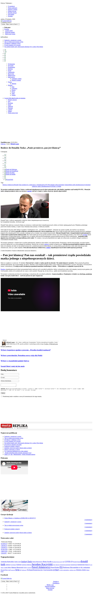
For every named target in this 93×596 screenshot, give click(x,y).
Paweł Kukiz (55, 567)
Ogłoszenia (11, 72)
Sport (9, 104)
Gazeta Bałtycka (9, 98)
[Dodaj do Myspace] (5, 176)
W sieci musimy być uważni (12, 45)
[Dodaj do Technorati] (5, 178)
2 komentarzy (88, 519)
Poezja (13, 90)
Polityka (10, 69)
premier (85, 234)
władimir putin (73, 570)
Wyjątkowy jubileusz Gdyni (12, 43)
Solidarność (24, 570)
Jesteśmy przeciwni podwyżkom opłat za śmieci (18, 448)
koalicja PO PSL (45, 185)
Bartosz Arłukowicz (8, 185)
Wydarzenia (11, 64)
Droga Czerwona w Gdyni (12, 449)
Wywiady (11, 65)
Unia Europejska (48, 570)
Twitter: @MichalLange (51, 344)
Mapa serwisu (50, 588)
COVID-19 (69, 561)
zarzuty (29, 191)
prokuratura (86, 567)
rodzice (48, 247)
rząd (9, 570)
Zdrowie (10, 106)
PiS (61, 567)
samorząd (13, 570)
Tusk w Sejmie (57, 186)
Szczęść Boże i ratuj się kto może (13, 366)
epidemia (8, 564)
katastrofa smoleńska (65, 564)
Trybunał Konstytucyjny (35, 570)
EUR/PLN (4, 543)
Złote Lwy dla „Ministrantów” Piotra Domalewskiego (19, 454)
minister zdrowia (55, 185)
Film (13, 87)
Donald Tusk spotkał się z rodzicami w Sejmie (27, 185)
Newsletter (11, 14)
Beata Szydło (47, 561)
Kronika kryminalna (19, 98)
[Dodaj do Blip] (5, 161)
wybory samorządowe (64, 570)
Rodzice (3, 269)
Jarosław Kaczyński (42, 564)
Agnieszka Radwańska (7, 561)
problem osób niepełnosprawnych (77, 185)
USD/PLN (4, 547)
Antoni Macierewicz (37, 561)
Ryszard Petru (4, 570)
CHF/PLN (4, 545)
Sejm (17, 570)
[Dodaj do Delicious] (10, 169)
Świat (9, 70)
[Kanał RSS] (9, 179)
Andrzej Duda (26, 561)
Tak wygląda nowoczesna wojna (13, 42)
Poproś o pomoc (12, 9)
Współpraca (56, 583)
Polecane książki (10, 32)
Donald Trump (76, 561)
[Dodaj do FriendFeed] (11, 171)
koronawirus (81, 564)
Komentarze (11, 67)
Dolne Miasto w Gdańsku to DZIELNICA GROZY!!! (20, 518)
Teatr (13, 93)
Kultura (10, 85)
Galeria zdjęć (9, 30)
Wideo (10, 111)
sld (20, 570)
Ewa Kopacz (13, 564)
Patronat (10, 108)
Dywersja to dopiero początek (13, 444)
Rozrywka (11, 74)
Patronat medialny (50, 586)
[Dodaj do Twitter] (5, 158)
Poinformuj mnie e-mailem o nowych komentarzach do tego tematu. (22, 396)
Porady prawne (12, 100)
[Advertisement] (46, 128)
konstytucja (74, 564)
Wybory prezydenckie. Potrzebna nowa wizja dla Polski (21, 355)
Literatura (14, 88)
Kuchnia (10, 103)
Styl (9, 101)
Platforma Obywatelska (70, 567)
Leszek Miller (7, 567)
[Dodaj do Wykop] (5, 163)
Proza (13, 92)
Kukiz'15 (87, 564)
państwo (46, 244)
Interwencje (11, 77)
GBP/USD (4, 551)
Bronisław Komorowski (57, 561)
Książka (6, 29)
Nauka (10, 82)
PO (79, 567)
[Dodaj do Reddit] (9, 174)
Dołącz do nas (12, 11)
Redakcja (56, 581)
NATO (25, 567)
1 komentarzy (88, 523)
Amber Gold (17, 561)
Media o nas (50, 585)
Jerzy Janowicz (56, 564)
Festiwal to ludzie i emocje (12, 446)
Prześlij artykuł (12, 13)
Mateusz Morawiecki (17, 567)
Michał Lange (14, 144)
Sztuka (14, 95)
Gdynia (18, 564)
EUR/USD (4, 549)
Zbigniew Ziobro (81, 570)
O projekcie (11, 6)
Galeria (10, 109)
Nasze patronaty (12, 8)
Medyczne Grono (10, 34)
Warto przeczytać (13, 113)
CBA (63, 561)
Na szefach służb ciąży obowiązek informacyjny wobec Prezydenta (23, 46)
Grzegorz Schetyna (26, 564)
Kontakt (10, 16)
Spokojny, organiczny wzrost (12, 40)
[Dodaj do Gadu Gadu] (5, 168)
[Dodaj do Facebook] (5, 155)
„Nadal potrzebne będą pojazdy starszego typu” (18, 453)
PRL (82, 567)
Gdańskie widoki (16, 78)
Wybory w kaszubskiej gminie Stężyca (15, 361)
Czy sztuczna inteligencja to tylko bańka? (16, 451)
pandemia (29, 567)
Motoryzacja (11, 75)
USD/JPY (4, 553)
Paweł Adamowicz (41, 567)
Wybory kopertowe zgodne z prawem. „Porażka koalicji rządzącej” (26, 350)
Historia (14, 83)
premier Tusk (63, 185)
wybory (56, 570)
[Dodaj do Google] (5, 165)
